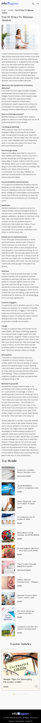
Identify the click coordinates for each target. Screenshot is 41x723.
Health (10, 10)
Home (4, 10)
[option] (20, 671)
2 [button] (16, 694)
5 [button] (24, 694)
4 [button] (22, 694)
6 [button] (27, 694)
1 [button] (14, 694)
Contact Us (28, 721)
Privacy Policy (19, 721)
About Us (11, 721)
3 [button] (19, 694)
